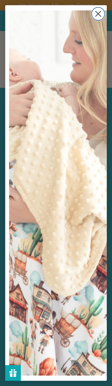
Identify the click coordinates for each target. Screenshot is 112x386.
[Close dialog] (98, 13)
